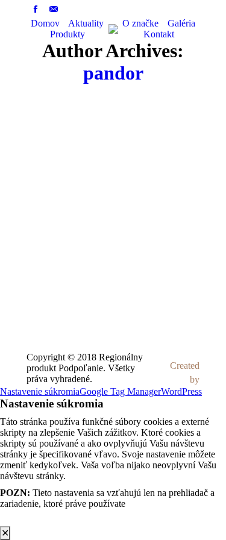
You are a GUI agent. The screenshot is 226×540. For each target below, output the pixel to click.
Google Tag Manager (120, 391)
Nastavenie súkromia (40, 391)
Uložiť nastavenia (33, 520)
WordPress (181, 391)
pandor (113, 73)
